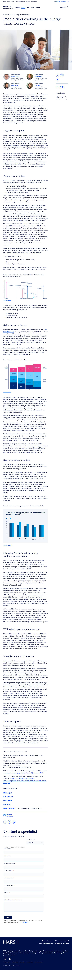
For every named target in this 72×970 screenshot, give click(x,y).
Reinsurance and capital (62, 941)
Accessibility (22, 962)
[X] (5, 959)
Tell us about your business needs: (13, 900)
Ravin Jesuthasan (9, 808)
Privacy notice (14, 962)
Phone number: (8, 871)
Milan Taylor (14, 76)
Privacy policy (25, 922)
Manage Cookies (38, 962)
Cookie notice (30, 962)
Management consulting (62, 943)
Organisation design (22, 15)
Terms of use (6, 962)
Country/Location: (9, 885)
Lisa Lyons (37, 85)
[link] (5, 821)
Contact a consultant (9, 815)
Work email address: (9, 863)
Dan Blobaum (38, 76)
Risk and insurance (47, 941)
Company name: (8, 878)
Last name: (7, 856)
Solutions (17, 7)
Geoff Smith (14, 85)
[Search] (67, 7)
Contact (61, 7)
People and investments (46, 943)
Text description (7, 300)
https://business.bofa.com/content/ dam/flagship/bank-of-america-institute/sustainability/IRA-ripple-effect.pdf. (24, 781)
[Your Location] (65, 7)
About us (38, 7)
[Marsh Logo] (10, 942)
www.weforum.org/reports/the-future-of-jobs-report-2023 (24, 773)
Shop (28, 7)
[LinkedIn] (9, 959)
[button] (68, 2)
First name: (7, 849)
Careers (32, 7)
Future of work (8, 15)
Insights (23, 7)
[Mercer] (8, 7)
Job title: (6, 892)
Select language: (30, 840)
